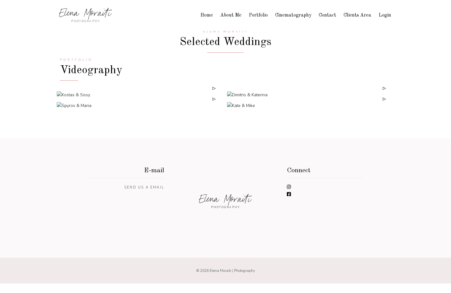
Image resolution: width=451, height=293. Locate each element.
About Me (230, 15)
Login (385, 15)
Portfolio (258, 15)
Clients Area (357, 15)
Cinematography (293, 15)
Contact (327, 15)
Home (206, 15)
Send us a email (144, 187)
